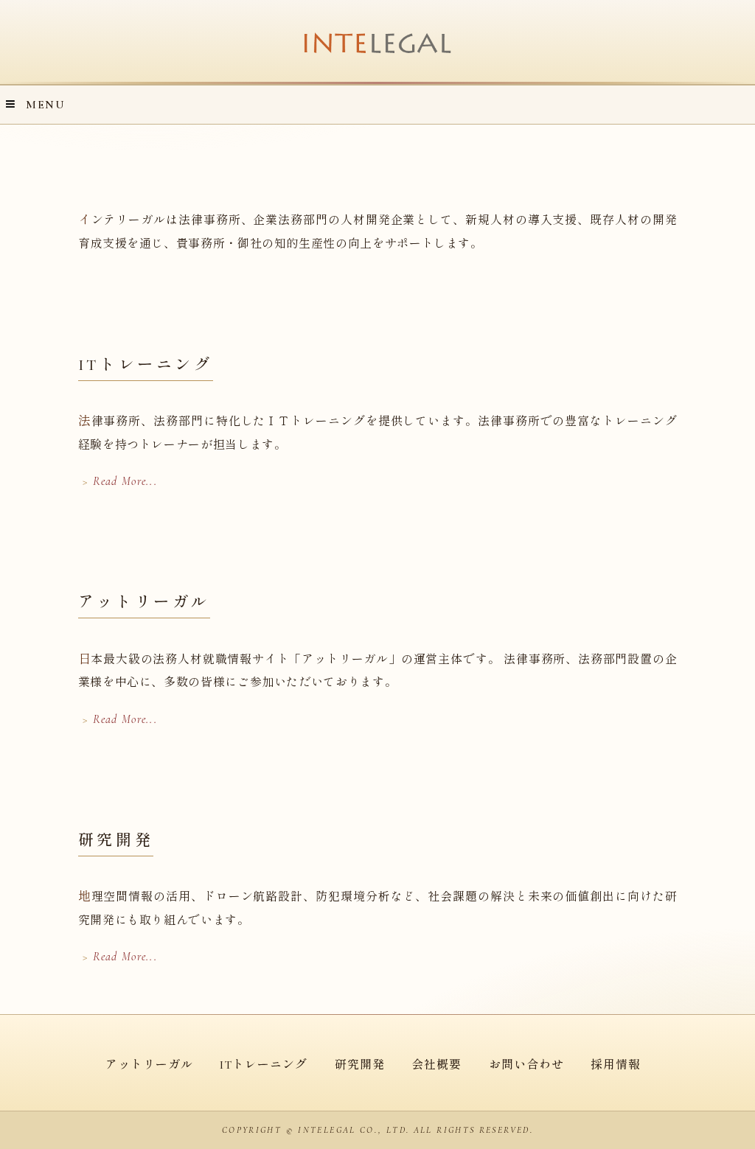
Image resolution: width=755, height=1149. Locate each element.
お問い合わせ (526, 1065)
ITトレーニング (263, 1065)
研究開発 (360, 1065)
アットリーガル (149, 1065)
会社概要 (436, 1065)
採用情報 (616, 1065)
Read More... (125, 481)
